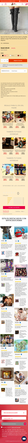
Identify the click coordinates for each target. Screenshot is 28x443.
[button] (1, 119)
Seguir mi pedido (23, 1)
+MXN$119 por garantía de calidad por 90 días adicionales (13, 65)
